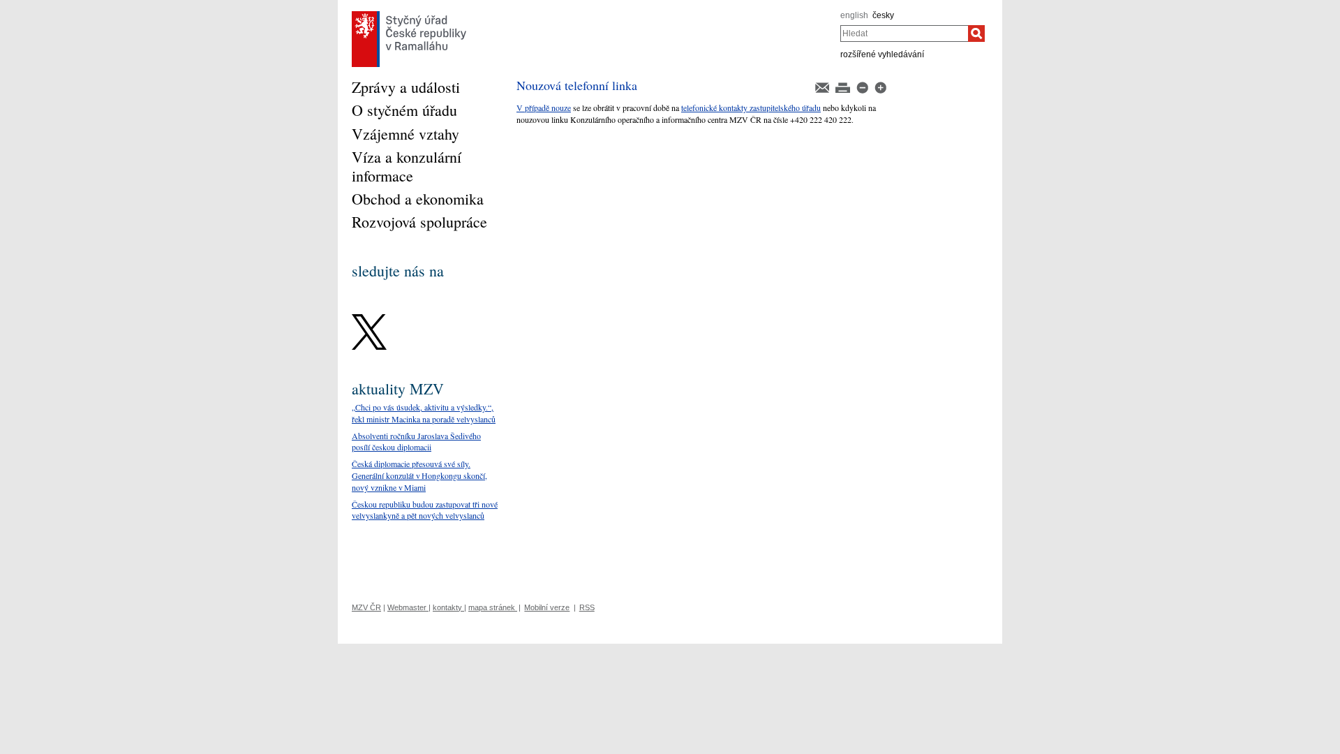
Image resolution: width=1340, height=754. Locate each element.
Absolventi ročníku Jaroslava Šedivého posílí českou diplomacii (416, 441)
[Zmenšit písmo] (863, 86)
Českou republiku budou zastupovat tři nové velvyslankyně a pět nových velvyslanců (425, 510)
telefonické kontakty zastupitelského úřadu (751, 107)
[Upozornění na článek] (823, 86)
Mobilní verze (547, 607)
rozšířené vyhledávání (882, 54)
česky (883, 15)
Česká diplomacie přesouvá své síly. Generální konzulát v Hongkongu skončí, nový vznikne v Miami (419, 475)
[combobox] (904, 33)
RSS (587, 607)
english (854, 15)
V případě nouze (543, 107)
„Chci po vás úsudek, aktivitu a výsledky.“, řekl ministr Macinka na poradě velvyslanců (424, 412)
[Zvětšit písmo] (880, 86)
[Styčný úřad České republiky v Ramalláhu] (409, 15)
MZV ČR (366, 607)
